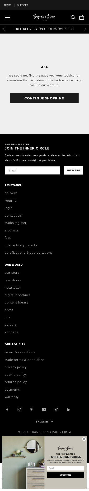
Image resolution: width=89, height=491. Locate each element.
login (9, 208)
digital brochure (17, 295)
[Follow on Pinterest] (31, 409)
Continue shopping (44, 98)
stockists (12, 230)
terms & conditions (20, 352)
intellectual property (21, 245)
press (9, 310)
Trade (7, 5)
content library (16, 302)
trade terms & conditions (25, 360)
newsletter (13, 287)
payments (12, 389)
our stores (13, 280)
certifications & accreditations (28, 252)
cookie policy (15, 374)
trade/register (16, 223)
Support (22, 5)
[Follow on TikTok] (56, 409)
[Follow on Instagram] (19, 409)
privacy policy (16, 367)
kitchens (11, 332)
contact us (13, 215)
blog (8, 317)
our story (12, 272)
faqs (8, 237)
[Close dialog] (84, 439)
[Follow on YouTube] (44, 409)
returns (10, 200)
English (42, 421)
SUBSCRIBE (73, 170)
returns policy (16, 382)
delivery (11, 193)
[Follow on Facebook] (7, 409)
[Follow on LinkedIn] (68, 409)
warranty (12, 397)
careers (10, 324)
